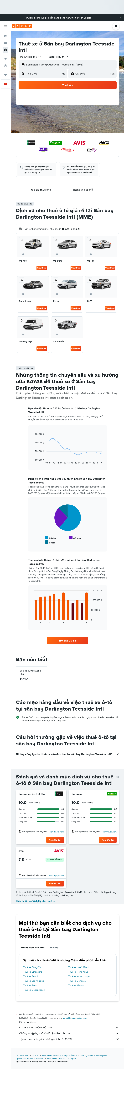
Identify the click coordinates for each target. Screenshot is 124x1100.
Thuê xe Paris (29, 985)
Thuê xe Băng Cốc (32, 967)
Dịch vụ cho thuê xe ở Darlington (61, 1058)
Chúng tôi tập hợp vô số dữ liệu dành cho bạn (45, 1033)
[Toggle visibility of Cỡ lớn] (50, 542)
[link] (67, 640)
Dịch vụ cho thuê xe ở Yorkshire (29, 1058)
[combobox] (30, 56)
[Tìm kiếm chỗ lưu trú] (5, 43)
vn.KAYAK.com (22, 1055)
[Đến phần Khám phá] (5, 59)
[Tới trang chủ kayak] (22, 26)
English (87, 17)
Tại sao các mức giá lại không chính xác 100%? (45, 1039)
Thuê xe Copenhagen (34, 989)
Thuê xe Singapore (32, 971)
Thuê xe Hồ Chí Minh (78, 967)
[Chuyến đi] (5, 75)
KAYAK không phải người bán (35, 1027)
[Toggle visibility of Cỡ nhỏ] (50, 538)
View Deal (41, 268)
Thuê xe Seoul (30, 976)
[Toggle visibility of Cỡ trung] (75, 538)
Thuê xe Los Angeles (33, 980)
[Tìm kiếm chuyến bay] (5, 36)
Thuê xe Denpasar (77, 980)
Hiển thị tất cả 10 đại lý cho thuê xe (35, 901)
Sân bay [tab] (54, 947)
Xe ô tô (35, 1055)
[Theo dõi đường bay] (5, 65)
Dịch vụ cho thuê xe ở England (94, 1055)
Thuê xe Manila (75, 985)
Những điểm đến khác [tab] (33, 947)
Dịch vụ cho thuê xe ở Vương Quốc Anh (59, 1055)
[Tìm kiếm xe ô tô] (5, 49)
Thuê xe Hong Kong (78, 971)
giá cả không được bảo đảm (75, 1018)
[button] (120, 17)
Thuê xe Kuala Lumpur (79, 976)
